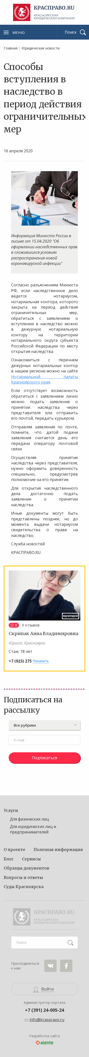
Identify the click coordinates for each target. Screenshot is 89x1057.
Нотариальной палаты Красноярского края (44, 379)
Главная (11, 48)
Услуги (11, 810)
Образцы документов (26, 868)
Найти (70, 942)
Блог (9, 858)
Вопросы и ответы (23, 877)
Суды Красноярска (24, 886)
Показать (41, 661)
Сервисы (31, 858)
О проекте (14, 849)
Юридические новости (41, 48)
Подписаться (44, 757)
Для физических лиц (29, 819)
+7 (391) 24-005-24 (44, 1010)
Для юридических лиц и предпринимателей (33, 829)
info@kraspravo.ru (46, 1019)
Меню (18, 32)
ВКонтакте (50, 966)
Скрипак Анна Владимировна (43, 633)
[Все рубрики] (44, 725)
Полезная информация (58, 849)
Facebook (66, 966)
